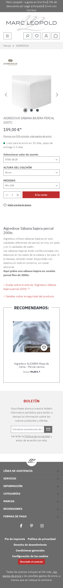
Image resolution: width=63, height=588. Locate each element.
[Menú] (7, 36)
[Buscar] (27, 36)
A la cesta (41, 194)
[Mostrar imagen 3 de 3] (37, 110)
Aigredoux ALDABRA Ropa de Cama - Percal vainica (31, 365)
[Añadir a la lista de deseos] (44, 347)
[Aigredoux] (31, 63)
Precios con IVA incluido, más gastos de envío (27, 136)
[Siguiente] (57, 94)
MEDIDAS (9, 180)
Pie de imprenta (15, 539)
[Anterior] (5, 94)
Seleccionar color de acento (20, 154)
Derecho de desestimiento (30, 544)
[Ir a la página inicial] (31, 23)
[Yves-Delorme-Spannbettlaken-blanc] (31, 94)
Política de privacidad (37, 436)
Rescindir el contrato (31, 561)
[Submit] (48, 429)
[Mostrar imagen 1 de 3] (25, 110)
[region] (31, 94)
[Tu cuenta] (46, 36)
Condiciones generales (30, 550)
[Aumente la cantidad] (17, 194)
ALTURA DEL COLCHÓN (17, 167)
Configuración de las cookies (30, 556)
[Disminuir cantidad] (6, 194)
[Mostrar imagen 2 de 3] (31, 110)
